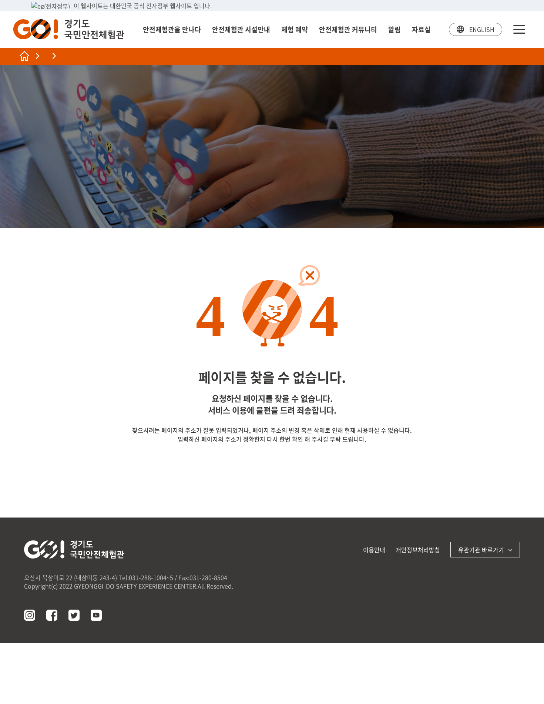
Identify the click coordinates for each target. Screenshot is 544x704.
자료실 (421, 29)
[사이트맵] (519, 29)
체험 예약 (294, 29)
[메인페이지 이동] (24, 56)
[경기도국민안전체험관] (68, 29)
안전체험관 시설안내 (241, 29)
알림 (394, 29)
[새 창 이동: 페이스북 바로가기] (51, 615)
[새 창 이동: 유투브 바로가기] (96, 615)
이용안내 (374, 549)
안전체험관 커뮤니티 (348, 29)
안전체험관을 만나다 (172, 29)
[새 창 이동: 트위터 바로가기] (74, 615)
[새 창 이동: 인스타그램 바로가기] (29, 615)
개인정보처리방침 (418, 549)
